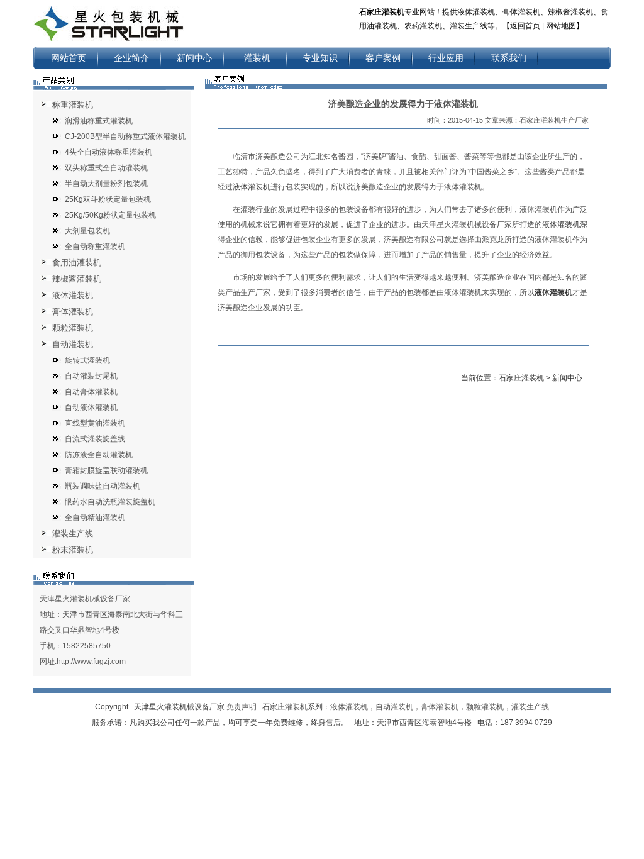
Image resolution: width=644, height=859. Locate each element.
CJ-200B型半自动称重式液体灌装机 (125, 136)
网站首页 (68, 58)
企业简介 (131, 58)
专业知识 (320, 58)
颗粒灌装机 (72, 328)
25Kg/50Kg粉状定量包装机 (110, 215)
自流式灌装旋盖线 (95, 439)
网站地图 (561, 25)
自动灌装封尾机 (91, 376)
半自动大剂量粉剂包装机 (106, 183)
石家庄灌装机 (521, 378)
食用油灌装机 (76, 262)
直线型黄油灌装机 (95, 423)
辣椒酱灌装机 (76, 279)
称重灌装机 (72, 104)
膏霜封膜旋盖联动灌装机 (106, 470)
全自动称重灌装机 (95, 246)
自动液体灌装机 (91, 407)
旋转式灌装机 (87, 360)
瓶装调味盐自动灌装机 (102, 486)
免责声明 (241, 706)
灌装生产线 (72, 533)
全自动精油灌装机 (95, 517)
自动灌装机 (72, 344)
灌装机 (257, 58)
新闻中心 (194, 58)
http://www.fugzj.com (91, 661)
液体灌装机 (72, 295)
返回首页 (525, 25)
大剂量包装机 (87, 230)
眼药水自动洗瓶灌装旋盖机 (110, 501)
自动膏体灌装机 (91, 391)
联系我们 (508, 58)
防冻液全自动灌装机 (99, 454)
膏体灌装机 (72, 311)
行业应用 (446, 58)
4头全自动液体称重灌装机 (108, 152)
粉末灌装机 (72, 550)
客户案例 (383, 58)
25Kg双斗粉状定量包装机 (108, 199)
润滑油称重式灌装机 (99, 120)
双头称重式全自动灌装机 (106, 167)
